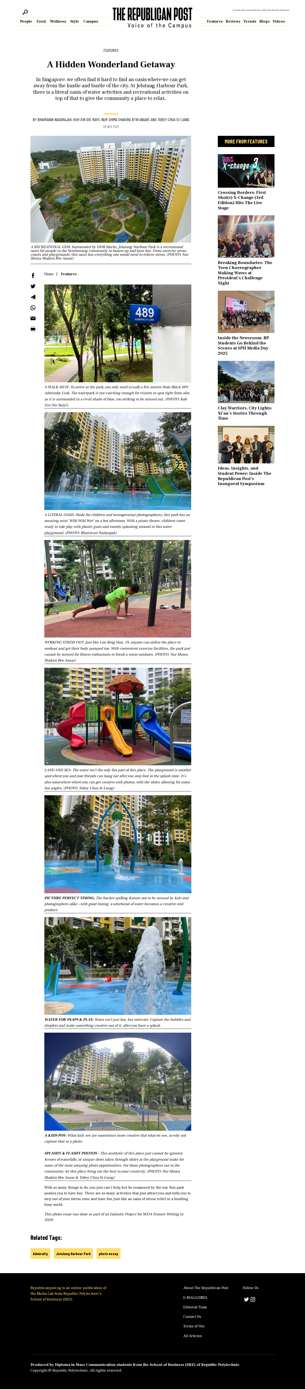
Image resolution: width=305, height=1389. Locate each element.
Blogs (264, 21)
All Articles (192, 1336)
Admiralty (40, 1253)
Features (215, 21)
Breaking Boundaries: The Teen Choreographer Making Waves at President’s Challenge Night (245, 273)
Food (41, 21)
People (26, 21)
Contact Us (192, 1316)
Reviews (233, 21)
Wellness (58, 21)
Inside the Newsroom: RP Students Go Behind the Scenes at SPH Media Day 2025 (243, 345)
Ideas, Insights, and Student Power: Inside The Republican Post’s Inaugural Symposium (244, 476)
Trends (249, 21)
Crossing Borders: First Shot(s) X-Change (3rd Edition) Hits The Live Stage (242, 200)
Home (49, 274)
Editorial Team (195, 1307)
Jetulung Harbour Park (73, 1253)
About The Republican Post (205, 1288)
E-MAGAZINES (195, 1297)
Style (74, 21)
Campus (90, 21)
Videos (279, 21)
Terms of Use (194, 1326)
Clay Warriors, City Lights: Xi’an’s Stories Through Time (245, 413)
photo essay (108, 1253)
